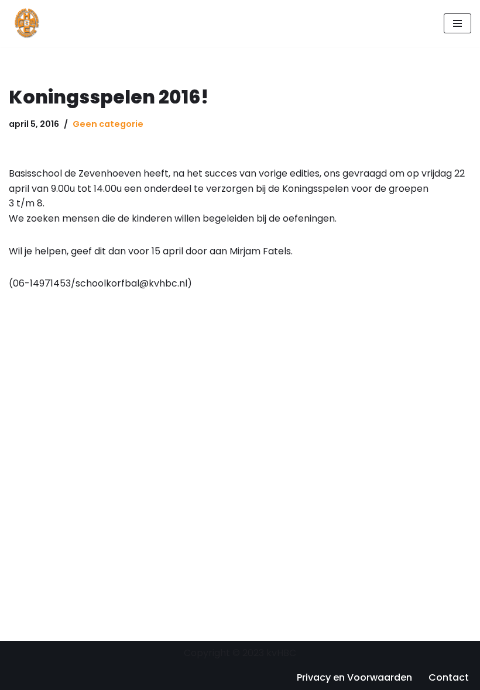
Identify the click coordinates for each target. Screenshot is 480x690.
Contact (448, 677)
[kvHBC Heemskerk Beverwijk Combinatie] (27, 23)
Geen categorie (108, 124)
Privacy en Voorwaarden (354, 677)
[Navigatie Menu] (457, 23)
